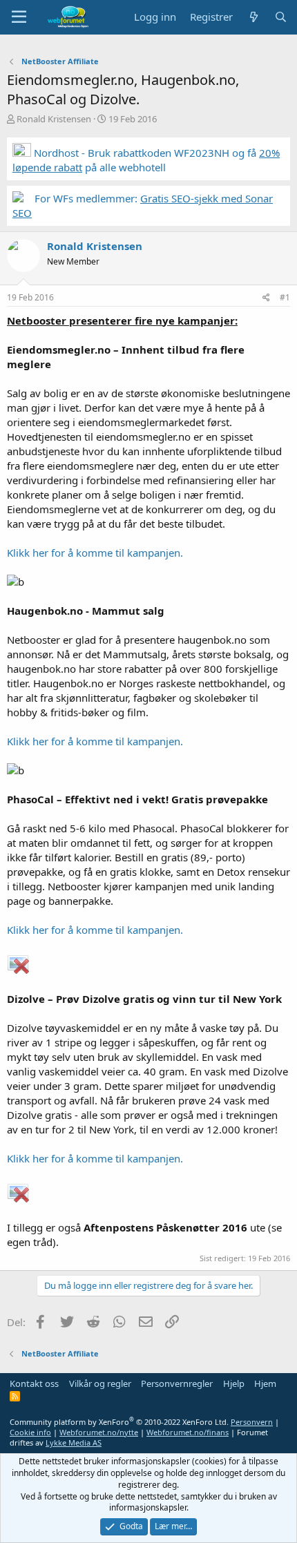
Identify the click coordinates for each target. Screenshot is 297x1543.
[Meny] (19, 17)
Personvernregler (177, 1383)
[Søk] (280, 17)
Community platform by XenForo (119, 1422)
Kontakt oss (34, 1383)
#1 (285, 297)
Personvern (252, 1422)
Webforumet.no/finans (187, 1432)
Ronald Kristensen (54, 119)
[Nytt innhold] (253, 17)
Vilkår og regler (100, 1383)
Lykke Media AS (74, 1442)
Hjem (265, 1383)
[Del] (266, 298)
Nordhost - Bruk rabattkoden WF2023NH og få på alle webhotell (146, 160)
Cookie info (30, 1432)
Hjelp (234, 1383)
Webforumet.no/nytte (98, 1432)
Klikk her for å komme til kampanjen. (95, 552)
